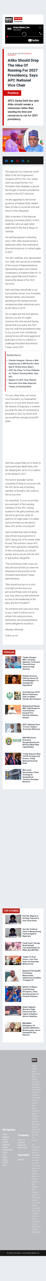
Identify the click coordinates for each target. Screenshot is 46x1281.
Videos (5, 1160)
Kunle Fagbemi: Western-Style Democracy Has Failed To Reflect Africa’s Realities (29, 1011)
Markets (21, 1160)
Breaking (6, 1137)
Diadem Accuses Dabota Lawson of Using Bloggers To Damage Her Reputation (30, 680)
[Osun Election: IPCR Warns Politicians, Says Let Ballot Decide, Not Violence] (13, 691)
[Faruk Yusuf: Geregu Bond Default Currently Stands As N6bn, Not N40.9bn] (13, 942)
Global (5, 1140)
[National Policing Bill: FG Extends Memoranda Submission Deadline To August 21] (13, 970)
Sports (5, 1152)
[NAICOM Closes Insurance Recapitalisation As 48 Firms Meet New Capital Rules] (13, 737)
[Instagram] (7, 640)
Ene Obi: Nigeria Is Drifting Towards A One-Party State (30, 918)
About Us (21, 1140)
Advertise (21, 1142)
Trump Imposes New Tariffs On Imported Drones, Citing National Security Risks (31, 758)
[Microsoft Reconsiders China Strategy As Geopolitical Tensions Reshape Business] (13, 769)
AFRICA (5, 1142)
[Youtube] (10, 640)
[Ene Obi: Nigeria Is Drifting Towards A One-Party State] (13, 915)
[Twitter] (6, 640)
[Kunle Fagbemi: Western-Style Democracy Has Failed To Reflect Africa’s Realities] (13, 1006)
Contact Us (22, 1145)
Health (5, 1157)
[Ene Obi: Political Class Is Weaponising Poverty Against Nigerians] (13, 928)
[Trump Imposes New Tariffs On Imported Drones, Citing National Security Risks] (13, 753)
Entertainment (8, 1150)
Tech (4, 1155)
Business (6, 1145)
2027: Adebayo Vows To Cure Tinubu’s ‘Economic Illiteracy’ (31, 727)
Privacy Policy (23, 1148)
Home (5, 1134)
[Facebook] (5, 640)
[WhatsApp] (8, 640)
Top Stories (11, 910)
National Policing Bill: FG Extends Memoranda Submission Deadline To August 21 (31, 975)
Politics (13, 93)
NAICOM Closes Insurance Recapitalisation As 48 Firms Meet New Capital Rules (30, 742)
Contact (5, 1162)
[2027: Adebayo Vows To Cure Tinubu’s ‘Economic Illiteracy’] (13, 724)
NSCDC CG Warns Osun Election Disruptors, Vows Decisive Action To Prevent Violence (30, 991)
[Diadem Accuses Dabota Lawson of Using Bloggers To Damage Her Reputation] (13, 675)
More (4, 1165)
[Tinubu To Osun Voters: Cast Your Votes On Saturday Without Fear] (13, 956)
